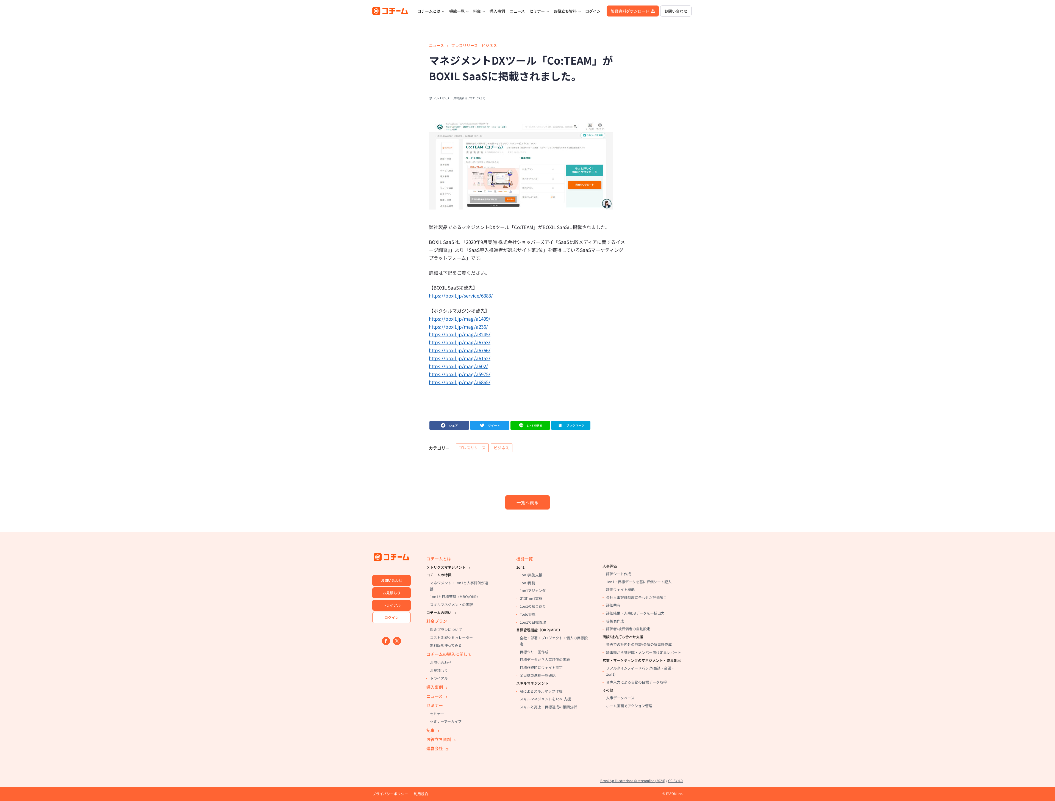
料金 (477, 11)
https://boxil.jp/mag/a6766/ (459, 350)
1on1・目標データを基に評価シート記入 (638, 581)
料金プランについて (446, 629)
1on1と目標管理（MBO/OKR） (455, 596)
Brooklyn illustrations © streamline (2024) (632, 780)
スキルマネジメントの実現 (451, 604)
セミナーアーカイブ (446, 721)
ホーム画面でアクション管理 (629, 705)
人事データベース (620, 697)
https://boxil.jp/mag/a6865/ (459, 382)
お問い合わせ (675, 11)
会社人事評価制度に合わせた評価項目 (636, 597)
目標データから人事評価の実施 (545, 659)
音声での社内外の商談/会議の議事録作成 (639, 644)
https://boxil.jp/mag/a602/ (458, 366)
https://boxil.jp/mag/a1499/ (459, 318)
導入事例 (497, 11)
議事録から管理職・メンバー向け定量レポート (643, 652)
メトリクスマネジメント (446, 567)
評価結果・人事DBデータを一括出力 (635, 613)
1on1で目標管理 (533, 622)
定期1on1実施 (531, 598)
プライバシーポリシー (390, 793)
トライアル (392, 605)
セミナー (537, 11)
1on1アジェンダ (533, 590)
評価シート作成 (618, 573)
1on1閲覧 (527, 582)
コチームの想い (438, 612)
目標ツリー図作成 (534, 651)
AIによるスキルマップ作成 (541, 691)
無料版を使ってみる (446, 645)
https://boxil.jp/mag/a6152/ (459, 358)
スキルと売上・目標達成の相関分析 (548, 706)
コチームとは (428, 11)
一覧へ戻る (527, 502)
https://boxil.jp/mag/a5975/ (459, 374)
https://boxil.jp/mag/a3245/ (459, 334)
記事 (430, 730)
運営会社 (434, 748)
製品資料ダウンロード (630, 11)
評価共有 (613, 605)
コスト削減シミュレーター (451, 637)
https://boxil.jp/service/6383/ (461, 295)
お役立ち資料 (565, 11)
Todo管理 (527, 614)
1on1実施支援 (531, 574)
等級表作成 (615, 621)
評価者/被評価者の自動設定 (628, 628)
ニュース (517, 11)
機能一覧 (457, 11)
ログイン (593, 11)
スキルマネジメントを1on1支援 (545, 698)
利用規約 (421, 793)
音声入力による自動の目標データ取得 (636, 682)
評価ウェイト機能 (620, 589)
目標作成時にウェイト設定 (541, 667)
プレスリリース (464, 45)
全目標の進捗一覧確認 (538, 675)
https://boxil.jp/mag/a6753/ (459, 342)
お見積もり (392, 592)
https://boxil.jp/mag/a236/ (458, 326)
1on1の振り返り (533, 606)
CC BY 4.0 (675, 780)
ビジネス (489, 45)
